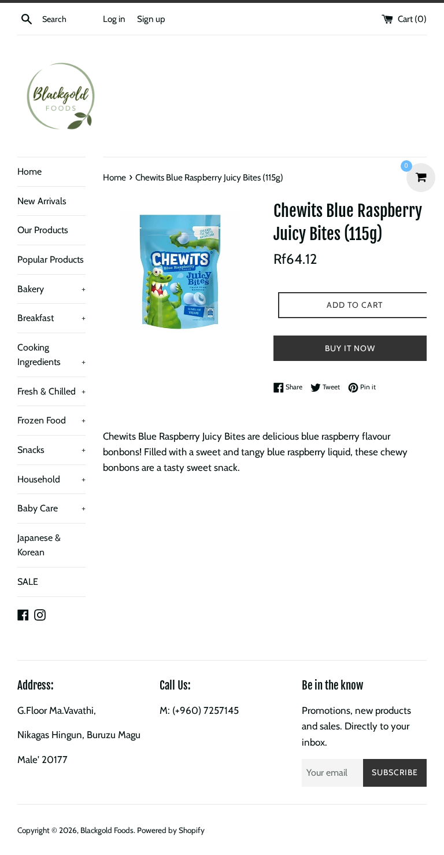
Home (29, 171)
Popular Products (50, 259)
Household (51, 479)
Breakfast (51, 317)
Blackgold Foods (107, 830)
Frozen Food (51, 420)
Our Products (42, 229)
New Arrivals (41, 201)
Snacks (51, 449)
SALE (27, 581)
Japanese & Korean (39, 545)
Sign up (151, 18)
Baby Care (51, 508)
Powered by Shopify (171, 830)
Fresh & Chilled (51, 391)
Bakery (51, 288)
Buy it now (350, 348)
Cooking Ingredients (51, 355)
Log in (114, 18)
